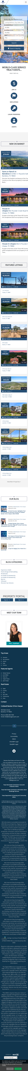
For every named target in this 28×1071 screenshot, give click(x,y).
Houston (5, 657)
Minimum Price (8, 25)
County (5, 690)
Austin (4, 661)
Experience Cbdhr (6, 570)
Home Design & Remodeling (9, 572)
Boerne (3, 579)
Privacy (14, 734)
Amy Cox (5, 677)
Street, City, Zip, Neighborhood (13, 19)
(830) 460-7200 (9, 715)
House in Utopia (6, 209)
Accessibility (14, 736)
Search (16, 43)
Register (6, 600)
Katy (4, 663)
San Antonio (6, 659)
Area (4, 698)
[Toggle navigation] (26, 2)
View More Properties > (14, 482)
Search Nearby (15, 48)
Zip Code (5, 694)
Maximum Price (8, 30)
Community (6, 696)
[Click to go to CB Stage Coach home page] (3, 2)
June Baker (5, 675)
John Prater (6, 680)
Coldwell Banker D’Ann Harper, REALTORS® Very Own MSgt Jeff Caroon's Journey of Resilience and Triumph (14, 525)
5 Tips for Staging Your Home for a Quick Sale (13, 549)
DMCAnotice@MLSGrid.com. (17, 989)
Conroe (5, 665)
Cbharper (4, 581)
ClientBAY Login (14, 742)
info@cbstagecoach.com (12, 717)
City (4, 692)
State (4, 688)
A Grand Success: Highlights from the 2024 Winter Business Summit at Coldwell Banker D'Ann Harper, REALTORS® (13, 512)
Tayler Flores (6, 679)
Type (5, 35)
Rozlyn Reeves (6, 673)
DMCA (14, 739)
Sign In (20, 600)
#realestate (4, 573)
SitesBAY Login (14, 744)
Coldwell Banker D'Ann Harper (19, 506)
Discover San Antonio (7, 583)
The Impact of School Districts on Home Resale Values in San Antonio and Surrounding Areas (13, 537)
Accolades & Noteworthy (8, 575)
